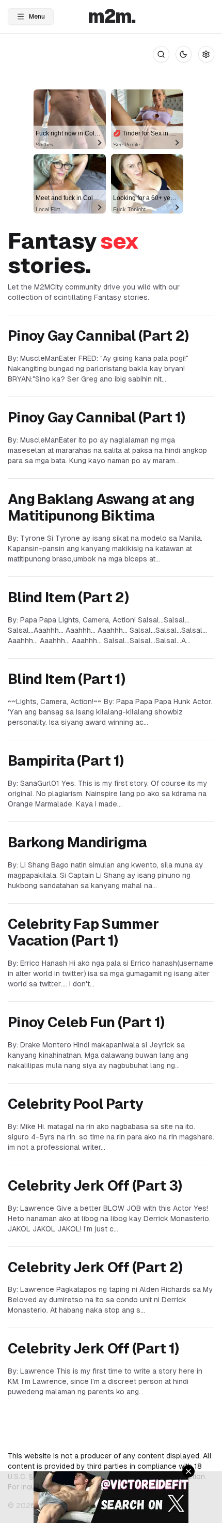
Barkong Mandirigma (77, 842)
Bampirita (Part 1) (66, 761)
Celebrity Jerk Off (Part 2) (95, 1267)
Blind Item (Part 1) (66, 679)
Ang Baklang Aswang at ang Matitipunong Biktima (101, 507)
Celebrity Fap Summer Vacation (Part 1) (83, 932)
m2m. (111, 16)
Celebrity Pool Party (75, 1104)
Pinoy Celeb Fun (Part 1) (86, 1022)
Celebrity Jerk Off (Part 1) (93, 1349)
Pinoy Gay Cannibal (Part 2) (98, 336)
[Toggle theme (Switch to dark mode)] (184, 54)
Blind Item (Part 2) (68, 597)
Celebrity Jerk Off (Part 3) (95, 1186)
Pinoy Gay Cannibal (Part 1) (96, 417)
